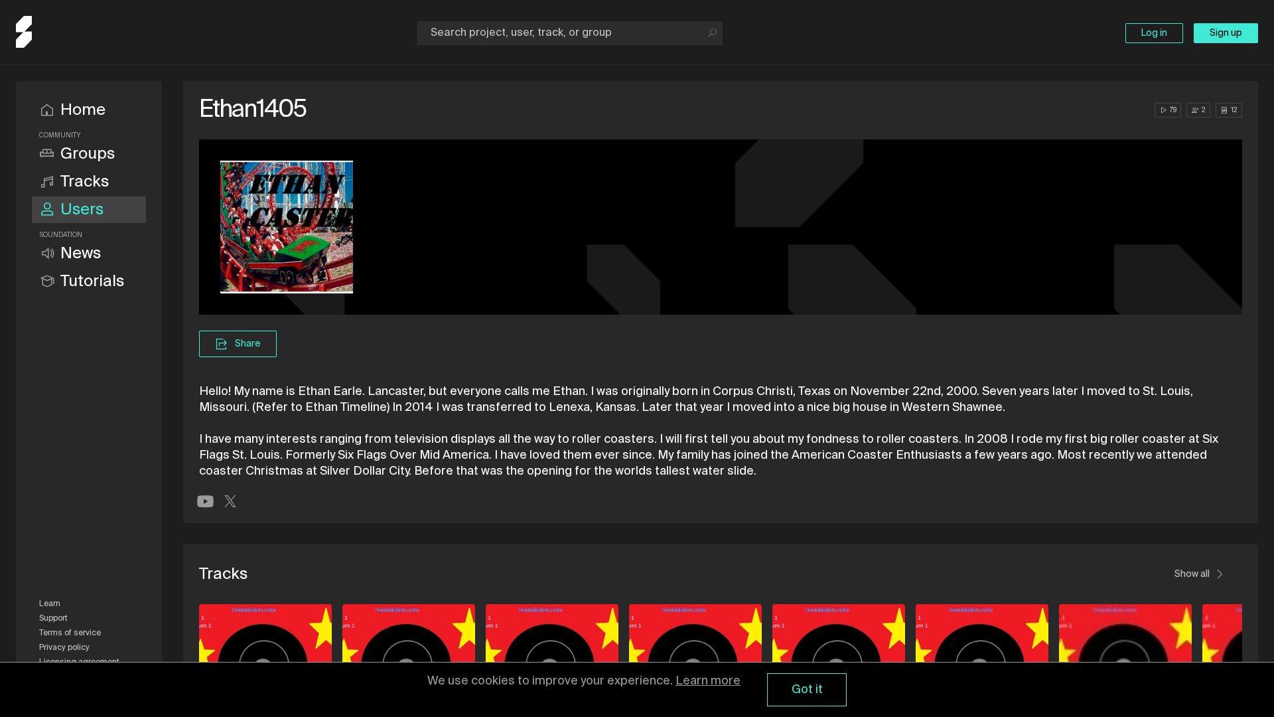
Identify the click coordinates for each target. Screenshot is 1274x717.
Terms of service (70, 633)
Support (53, 619)
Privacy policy (64, 648)
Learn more (708, 681)
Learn (49, 604)
